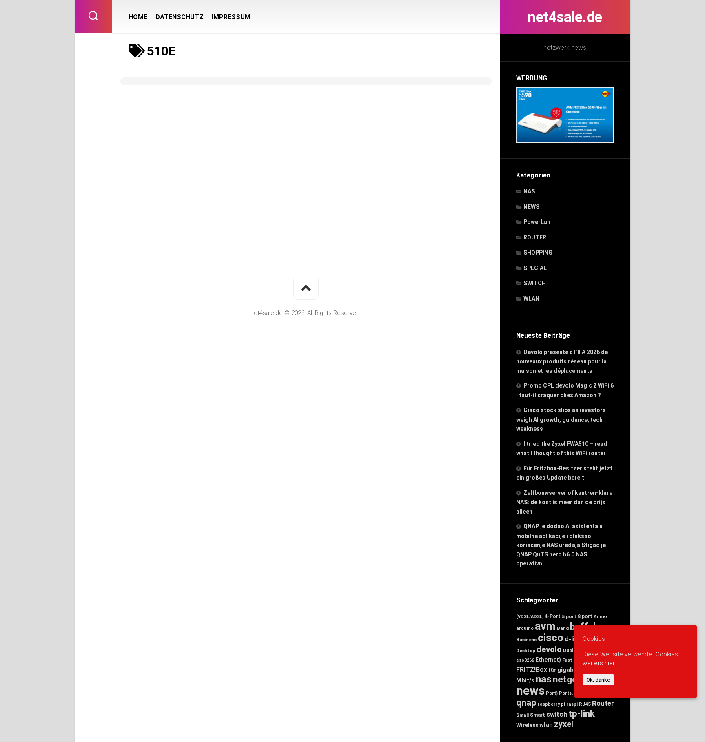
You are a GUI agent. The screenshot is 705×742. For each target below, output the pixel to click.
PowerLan (536, 222)
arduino (525, 628)
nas (544, 679)
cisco (550, 637)
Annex (601, 616)
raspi (572, 704)
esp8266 (525, 660)
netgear (569, 679)
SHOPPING (537, 252)
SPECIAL (535, 268)
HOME (138, 17)
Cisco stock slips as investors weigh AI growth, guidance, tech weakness (561, 419)
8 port (585, 616)
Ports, (566, 693)
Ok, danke (598, 680)
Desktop (525, 650)
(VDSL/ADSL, (529, 616)
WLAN (531, 298)
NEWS (531, 207)
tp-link (581, 713)
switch (556, 714)
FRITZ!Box (531, 669)
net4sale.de (565, 17)
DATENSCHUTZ (179, 17)
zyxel (563, 724)
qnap (526, 702)
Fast (567, 660)
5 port (569, 616)
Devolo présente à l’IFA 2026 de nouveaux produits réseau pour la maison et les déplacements (562, 361)
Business (526, 639)
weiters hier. (599, 663)
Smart (537, 715)
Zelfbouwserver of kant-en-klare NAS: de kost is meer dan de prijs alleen (564, 502)
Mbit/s (525, 680)
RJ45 (585, 704)
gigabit (567, 669)
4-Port (553, 616)
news (530, 691)
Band (563, 628)
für (552, 670)
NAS (529, 191)
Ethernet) (548, 659)
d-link (573, 639)
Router (603, 703)
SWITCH (534, 283)
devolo (549, 649)
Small (522, 715)
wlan (546, 725)
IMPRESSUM (231, 17)
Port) (552, 693)
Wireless (527, 725)
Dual (568, 650)
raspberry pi (551, 704)
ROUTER (534, 237)
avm (545, 626)
